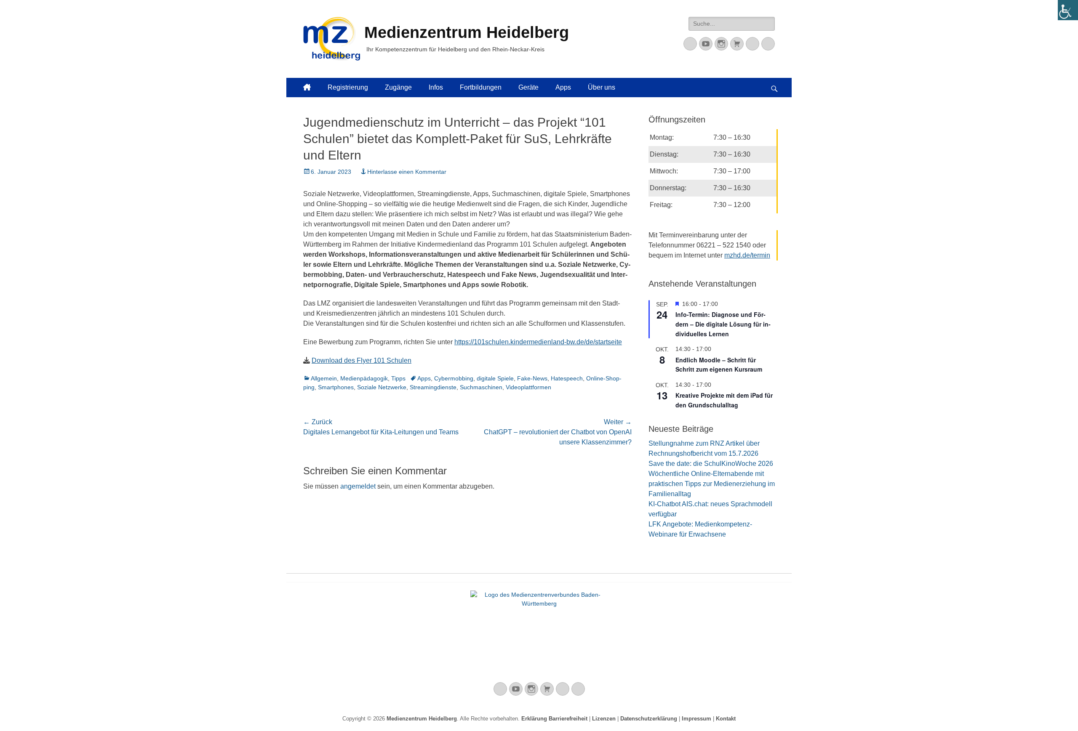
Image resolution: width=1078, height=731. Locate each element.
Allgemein (324, 378)
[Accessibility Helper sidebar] (1068, 10)
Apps (563, 87)
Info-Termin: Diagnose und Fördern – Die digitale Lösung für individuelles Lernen (723, 324)
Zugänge (398, 87)
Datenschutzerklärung (648, 718)
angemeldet (358, 486)
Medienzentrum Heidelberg (422, 718)
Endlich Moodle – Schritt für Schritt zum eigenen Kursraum (718, 365)
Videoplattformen (528, 387)
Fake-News (532, 378)
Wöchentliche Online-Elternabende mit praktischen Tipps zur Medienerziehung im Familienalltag (711, 483)
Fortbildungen (481, 87)
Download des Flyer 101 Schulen (361, 360)
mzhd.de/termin (747, 255)
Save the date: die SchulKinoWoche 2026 (710, 463)
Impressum (696, 718)
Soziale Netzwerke (381, 387)
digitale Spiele (495, 378)
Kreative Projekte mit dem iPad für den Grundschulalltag (724, 400)
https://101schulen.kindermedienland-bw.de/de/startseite (538, 342)
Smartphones (336, 387)
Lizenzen (604, 718)
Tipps (398, 378)
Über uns (601, 87)
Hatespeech (567, 378)
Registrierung (348, 87)
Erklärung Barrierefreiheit (554, 718)
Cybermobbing (453, 378)
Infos (436, 87)
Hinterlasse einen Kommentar (406, 171)
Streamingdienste (433, 387)
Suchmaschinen (481, 387)
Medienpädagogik (364, 378)
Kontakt (726, 718)
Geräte (528, 87)
